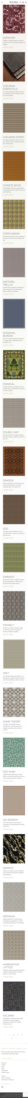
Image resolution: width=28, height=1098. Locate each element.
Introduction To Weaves (7, 1079)
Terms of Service (5, 1077)
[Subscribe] (26, 1058)
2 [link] (13, 1034)
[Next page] (16, 1038)
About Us (3, 1063)
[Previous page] (5, 1034)
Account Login (5, 1072)
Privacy (3, 1076)
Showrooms (4, 1070)
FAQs (2, 1066)
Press (2, 1068)
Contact (3, 1064)
